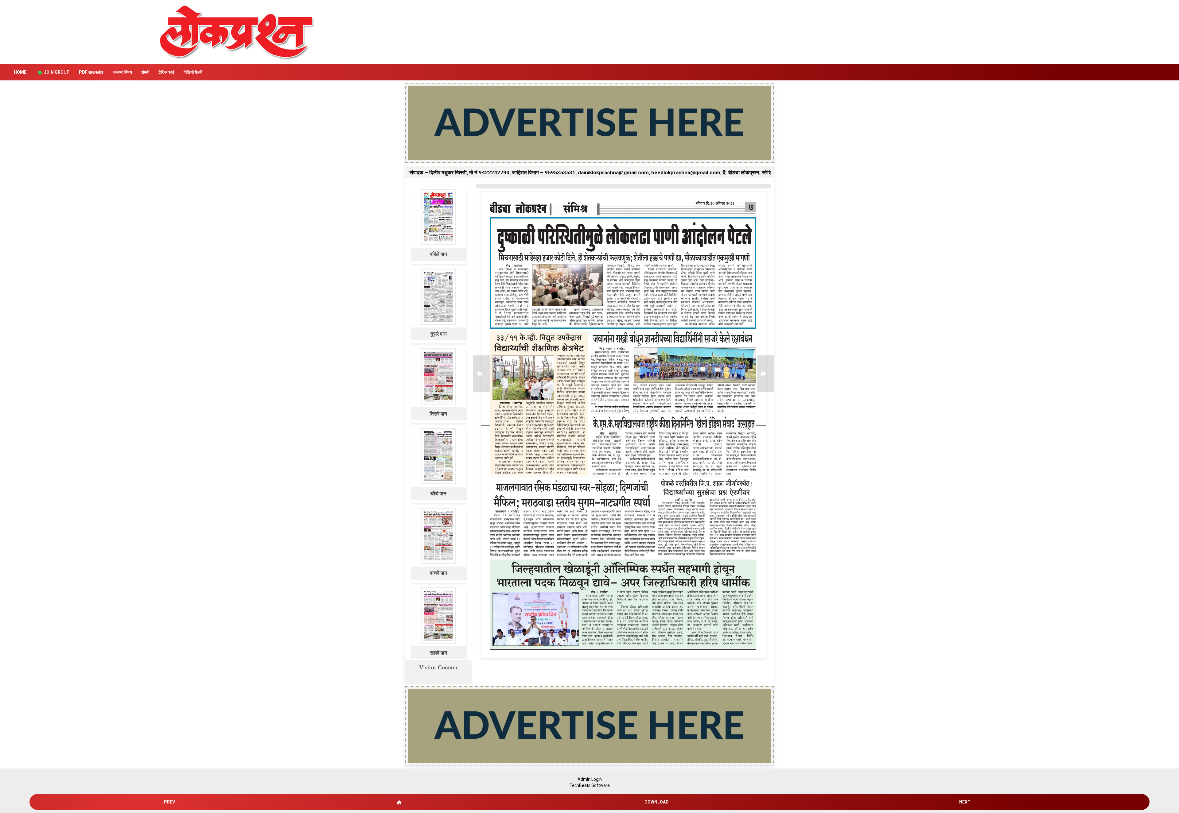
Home (20, 72)
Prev (169, 801)
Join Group (57, 72)
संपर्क (145, 72)
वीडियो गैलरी (193, 72)
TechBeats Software (590, 785)
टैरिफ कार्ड (166, 72)
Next (965, 801)
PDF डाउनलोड (91, 72)
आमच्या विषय (122, 72)
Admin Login (590, 779)
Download (656, 801)
